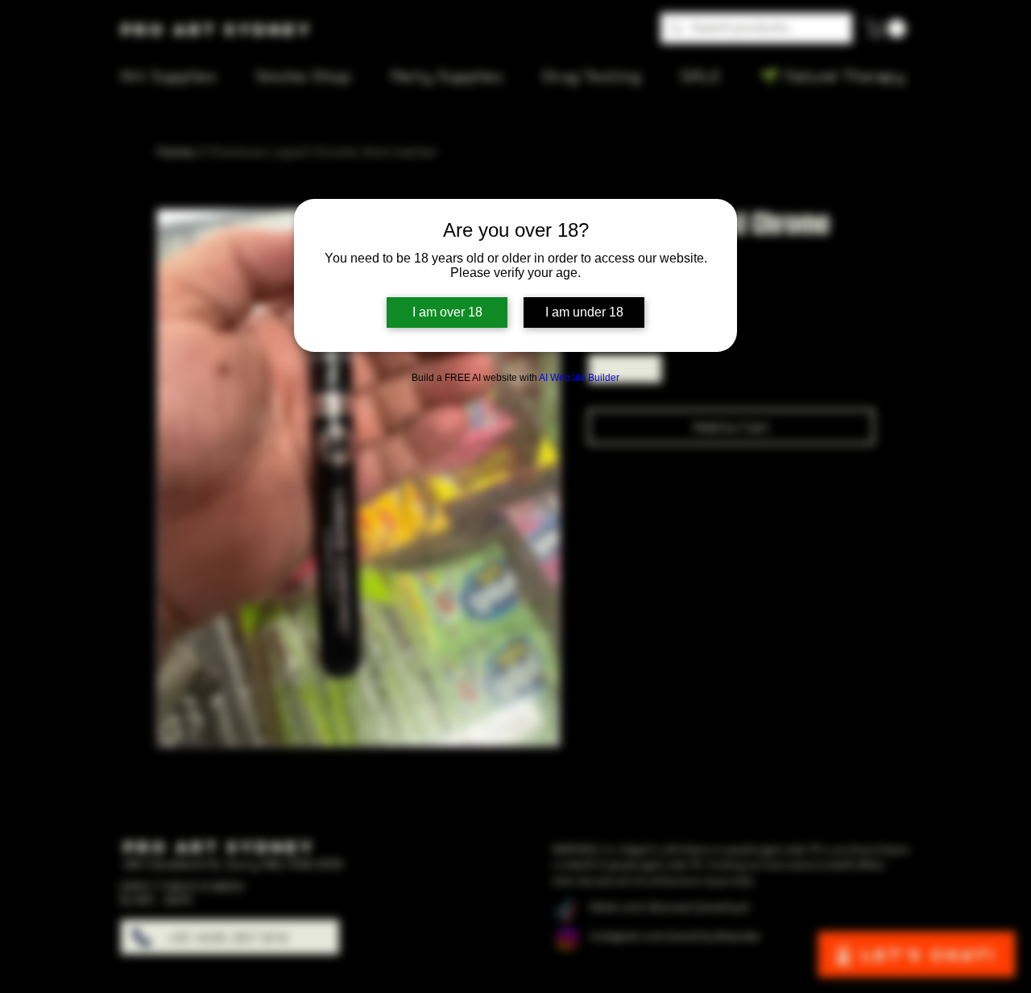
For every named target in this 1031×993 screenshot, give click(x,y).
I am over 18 (447, 312)
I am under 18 (584, 312)
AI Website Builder (579, 377)
